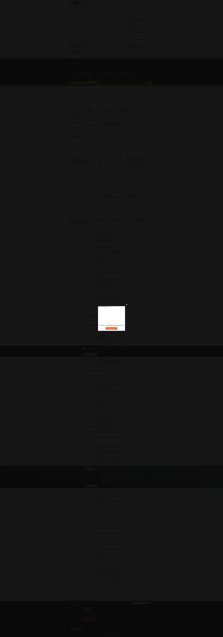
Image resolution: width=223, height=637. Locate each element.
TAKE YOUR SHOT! (111, 328)
